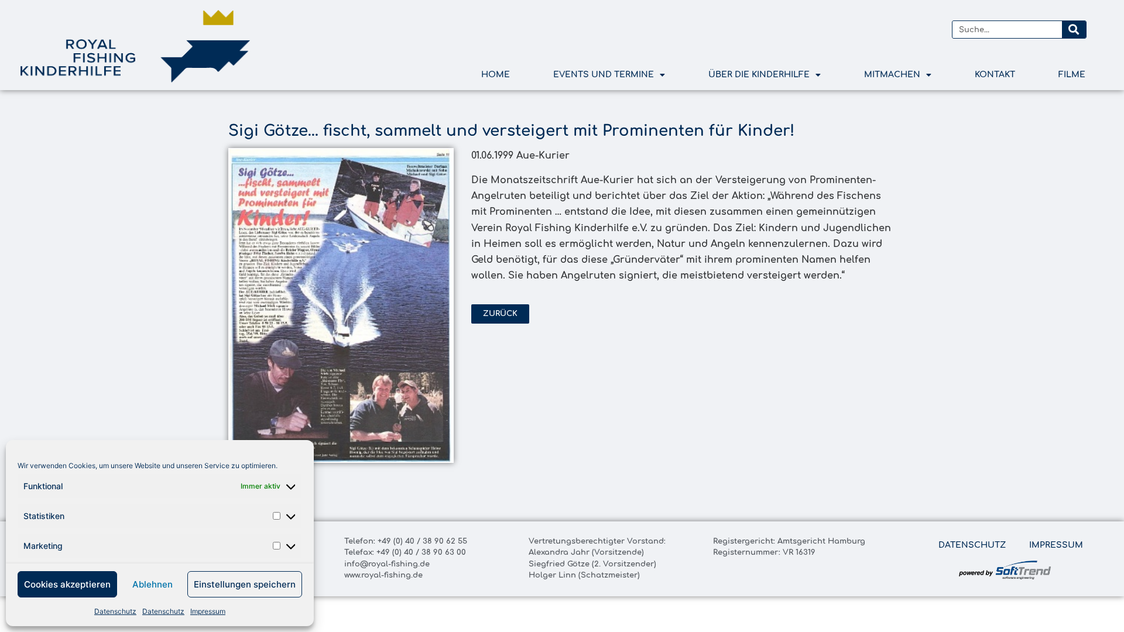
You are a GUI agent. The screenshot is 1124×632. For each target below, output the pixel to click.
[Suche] (1073, 29)
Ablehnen (152, 584)
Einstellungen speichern (245, 584)
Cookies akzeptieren (67, 584)
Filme (1071, 74)
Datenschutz (115, 611)
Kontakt (995, 74)
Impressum (207, 611)
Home (495, 74)
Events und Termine (603, 74)
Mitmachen (892, 74)
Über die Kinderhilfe (759, 74)
